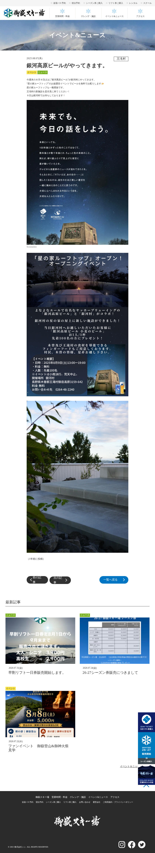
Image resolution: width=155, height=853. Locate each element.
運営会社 (96, 802)
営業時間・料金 (62, 16)
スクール (147, 3)
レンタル (133, 3)
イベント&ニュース (114, 16)
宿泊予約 (76, 3)
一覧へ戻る (115, 580)
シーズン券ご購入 (94, 3)
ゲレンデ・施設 (88, 16)
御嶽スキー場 (42, 797)
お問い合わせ (84, 802)
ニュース (42, 72)
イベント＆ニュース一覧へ (135, 766)
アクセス (140, 16)
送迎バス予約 (59, 3)
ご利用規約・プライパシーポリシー (118, 802)
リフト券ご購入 (115, 3)
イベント (31, 72)
